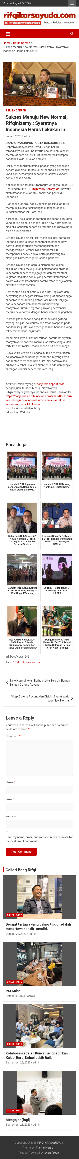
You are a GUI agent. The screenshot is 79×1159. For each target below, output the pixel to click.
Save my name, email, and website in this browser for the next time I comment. (39, 839)
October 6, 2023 (15, 995)
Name (10, 782)
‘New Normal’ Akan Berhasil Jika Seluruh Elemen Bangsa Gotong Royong (40, 682)
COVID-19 (19, 662)
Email (10, 799)
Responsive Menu (72, 3)
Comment (13, 736)
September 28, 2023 (18, 1124)
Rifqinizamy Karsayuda (45, 189)
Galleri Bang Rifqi (21, 870)
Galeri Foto (14, 915)
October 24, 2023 (16, 933)
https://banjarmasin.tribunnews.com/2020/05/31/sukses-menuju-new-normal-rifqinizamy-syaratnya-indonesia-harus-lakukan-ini (39, 400)
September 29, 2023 (18, 1062)
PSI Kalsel (13, 991)
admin (27, 136)
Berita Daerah (16, 110)
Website (11, 816)
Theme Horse (44, 1147)
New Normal (33, 662)
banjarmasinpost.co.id (50, 384)
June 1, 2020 (13, 136)
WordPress (52, 1152)
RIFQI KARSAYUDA (49, 1142)
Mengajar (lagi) (18, 1120)
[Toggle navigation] (8, 33)
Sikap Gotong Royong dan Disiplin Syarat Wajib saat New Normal (40, 698)
